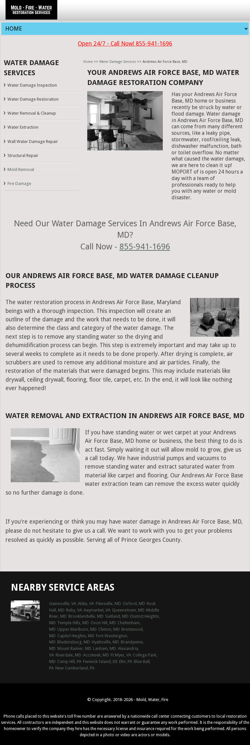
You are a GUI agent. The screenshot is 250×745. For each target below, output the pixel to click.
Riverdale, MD (68, 655)
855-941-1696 (144, 246)
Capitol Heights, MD (75, 635)
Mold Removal (20, 169)
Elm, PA (125, 661)
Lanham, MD (104, 648)
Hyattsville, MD (105, 642)
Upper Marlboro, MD (77, 629)
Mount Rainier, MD (74, 648)
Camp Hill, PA (69, 661)
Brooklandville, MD (86, 616)
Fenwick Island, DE (100, 661)
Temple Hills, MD (73, 622)
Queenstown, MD (128, 610)
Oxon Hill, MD (103, 622)
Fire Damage (19, 183)
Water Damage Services (117, 62)
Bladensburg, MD (73, 642)
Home (88, 62)
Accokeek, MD (96, 655)
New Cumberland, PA (74, 668)
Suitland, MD (117, 616)
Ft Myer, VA (121, 655)
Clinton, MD (109, 629)
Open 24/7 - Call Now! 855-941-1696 (125, 43)
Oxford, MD (134, 603)
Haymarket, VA (97, 610)
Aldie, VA (86, 603)
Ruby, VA (74, 610)
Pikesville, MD (108, 603)
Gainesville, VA (62, 603)
